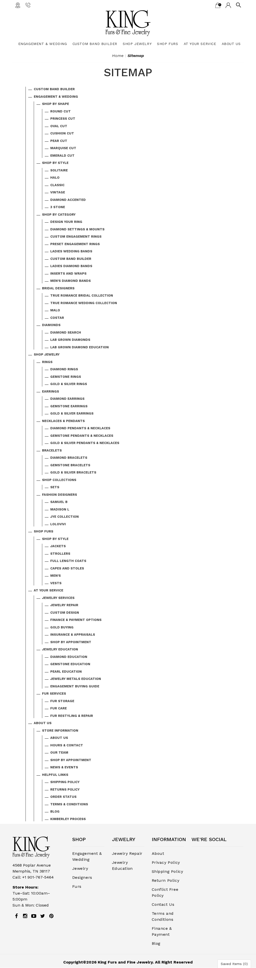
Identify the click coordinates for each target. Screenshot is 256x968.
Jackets (58, 546)
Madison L (59, 509)
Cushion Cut (62, 133)
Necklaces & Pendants (63, 421)
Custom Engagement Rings (76, 236)
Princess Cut (62, 118)
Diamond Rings (64, 369)
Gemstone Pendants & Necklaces (81, 436)
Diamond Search (65, 332)
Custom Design (64, 612)
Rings (47, 362)
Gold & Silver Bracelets (73, 472)
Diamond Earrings (67, 399)
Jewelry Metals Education (75, 679)
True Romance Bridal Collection (81, 295)
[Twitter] (42, 916)
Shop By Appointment (70, 642)
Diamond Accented (68, 200)
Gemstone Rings (65, 377)
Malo (55, 310)
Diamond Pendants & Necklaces (80, 428)
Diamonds (51, 325)
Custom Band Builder (94, 44)
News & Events (64, 767)
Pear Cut (58, 141)
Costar (57, 318)
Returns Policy (65, 789)
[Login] (228, 5)
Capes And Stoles (67, 568)
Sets (54, 487)
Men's (55, 575)
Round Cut (60, 111)
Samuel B (59, 502)
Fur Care (58, 708)
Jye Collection (64, 516)
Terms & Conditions (69, 804)
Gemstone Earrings (69, 406)
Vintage (57, 192)
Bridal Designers (58, 288)
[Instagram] (25, 916)
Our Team (59, 752)
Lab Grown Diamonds (70, 340)
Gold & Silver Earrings (72, 413)
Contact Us (163, 904)
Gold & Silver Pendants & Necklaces (84, 443)
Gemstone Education (70, 664)
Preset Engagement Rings (75, 244)
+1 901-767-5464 (38, 877)
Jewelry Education (60, 649)
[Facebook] (16, 916)
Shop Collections (59, 480)
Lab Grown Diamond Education (79, 347)
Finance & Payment (162, 931)
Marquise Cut (63, 148)
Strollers (60, 553)
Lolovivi (58, 524)
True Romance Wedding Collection (83, 303)
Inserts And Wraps (68, 273)
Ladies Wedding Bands (71, 251)
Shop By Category (59, 214)
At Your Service (200, 44)
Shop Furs (167, 44)
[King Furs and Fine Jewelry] (128, 22)
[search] (238, 4)
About (158, 853)
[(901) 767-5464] (28, 4)
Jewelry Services (58, 598)
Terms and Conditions (163, 916)
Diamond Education (68, 657)
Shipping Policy (65, 782)
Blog (55, 811)
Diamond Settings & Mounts (77, 229)
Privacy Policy (166, 862)
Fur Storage (62, 701)
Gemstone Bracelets (70, 465)
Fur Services (54, 693)
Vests (56, 583)
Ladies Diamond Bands (71, 266)
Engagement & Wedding (42, 44)
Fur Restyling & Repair (71, 716)
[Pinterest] (51, 916)
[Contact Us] (17, 5)
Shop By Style (55, 163)
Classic (57, 185)
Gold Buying (62, 627)
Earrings (50, 391)
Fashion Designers (59, 494)
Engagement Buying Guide (74, 686)
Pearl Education (66, 671)
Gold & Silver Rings (68, 384)
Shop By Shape (55, 104)
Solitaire (59, 170)
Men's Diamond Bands (70, 281)
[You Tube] (34, 916)
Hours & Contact (66, 745)
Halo (55, 177)
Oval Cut (58, 126)
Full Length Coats (68, 561)
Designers (82, 877)
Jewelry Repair (64, 605)
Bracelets (52, 450)
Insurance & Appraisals (72, 634)
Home (118, 55)
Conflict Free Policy (165, 892)
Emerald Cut (62, 155)
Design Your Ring (66, 222)
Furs (77, 886)
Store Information (60, 730)
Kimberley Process (68, 819)
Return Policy (166, 880)
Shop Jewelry (137, 44)
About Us (231, 44)
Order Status (63, 797)
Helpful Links (55, 775)
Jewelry (80, 868)
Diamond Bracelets (68, 458)
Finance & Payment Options (76, 620)
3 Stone (57, 207)
